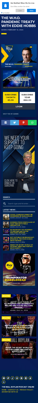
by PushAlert (6, 13)
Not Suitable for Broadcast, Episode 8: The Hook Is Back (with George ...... (22, 239)
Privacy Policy (26, 390)
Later (20, 10)
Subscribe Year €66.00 (27, 97)
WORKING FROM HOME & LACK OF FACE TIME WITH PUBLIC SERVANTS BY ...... (22, 223)
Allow (31, 10)
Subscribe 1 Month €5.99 (11, 97)
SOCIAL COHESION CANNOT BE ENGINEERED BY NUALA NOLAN (21, 215)
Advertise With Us (10, 392)
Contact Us (13, 390)
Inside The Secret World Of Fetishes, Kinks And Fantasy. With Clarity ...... (21, 246)
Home (4, 390)
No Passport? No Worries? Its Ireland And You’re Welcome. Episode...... (21, 231)
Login (19, 106)
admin (15, 114)
